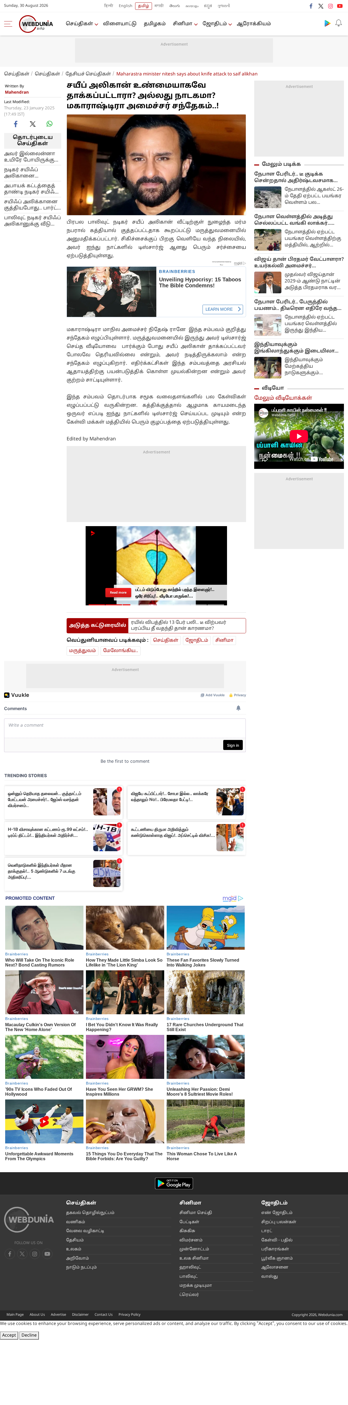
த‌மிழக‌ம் (155, 24)
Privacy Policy (130, 1315)
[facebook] (311, 6)
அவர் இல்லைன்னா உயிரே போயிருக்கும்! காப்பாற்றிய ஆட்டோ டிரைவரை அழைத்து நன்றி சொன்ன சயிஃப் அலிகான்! (32, 157)
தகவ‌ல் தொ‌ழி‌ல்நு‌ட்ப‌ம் (90, 1213)
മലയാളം (191, 6)
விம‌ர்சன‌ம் (191, 1240)
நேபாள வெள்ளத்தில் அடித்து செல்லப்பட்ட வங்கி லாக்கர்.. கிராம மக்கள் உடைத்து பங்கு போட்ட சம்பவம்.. (293, 220)
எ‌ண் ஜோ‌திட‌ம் (277, 1213)
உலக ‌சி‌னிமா (194, 1258)
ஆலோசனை (274, 1267)
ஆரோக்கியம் (254, 24)
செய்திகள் (79, 24)
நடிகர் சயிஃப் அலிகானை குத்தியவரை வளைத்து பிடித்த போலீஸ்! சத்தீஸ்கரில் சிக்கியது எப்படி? (32, 173)
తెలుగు (174, 6)
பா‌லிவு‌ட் (188, 1276)
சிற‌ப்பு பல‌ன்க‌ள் (278, 1222)
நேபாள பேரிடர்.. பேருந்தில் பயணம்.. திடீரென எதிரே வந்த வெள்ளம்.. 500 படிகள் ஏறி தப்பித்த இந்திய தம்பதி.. (295, 305)
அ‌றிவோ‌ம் (77, 1258)
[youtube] (340, 6)
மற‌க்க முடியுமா (195, 1285)
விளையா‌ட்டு (119, 24)
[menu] (9, 23)
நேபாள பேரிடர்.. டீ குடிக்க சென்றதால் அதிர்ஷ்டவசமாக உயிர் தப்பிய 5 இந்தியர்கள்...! (294, 177)
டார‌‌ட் (266, 1231)
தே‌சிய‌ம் (75, 1240)
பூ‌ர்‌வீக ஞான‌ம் (277, 1258)
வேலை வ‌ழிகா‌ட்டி (85, 1231)
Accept (9, 1335)
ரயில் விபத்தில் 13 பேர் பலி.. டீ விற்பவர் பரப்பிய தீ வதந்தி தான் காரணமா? (178, 625)
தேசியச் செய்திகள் (88, 74)
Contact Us (104, 1315)
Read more (118, 592)
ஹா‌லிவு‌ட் (190, 1267)
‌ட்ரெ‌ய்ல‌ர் (189, 1295)
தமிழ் (143, 6)
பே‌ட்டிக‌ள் (189, 1222)
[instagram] (330, 6)
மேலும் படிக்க (281, 164)
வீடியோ (273, 388)
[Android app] (174, 1183)
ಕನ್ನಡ (208, 6)
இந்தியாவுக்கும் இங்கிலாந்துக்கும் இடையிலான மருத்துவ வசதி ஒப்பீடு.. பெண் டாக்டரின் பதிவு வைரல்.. (297, 348)
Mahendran (17, 92)
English (125, 6)
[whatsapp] (49, 124)
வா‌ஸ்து (269, 1276)
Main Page (15, 1315)
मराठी (159, 6)
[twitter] (321, 6)
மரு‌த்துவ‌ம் (82, 651)
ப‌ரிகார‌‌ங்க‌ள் (275, 1249)
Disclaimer (80, 1315)
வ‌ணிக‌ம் (75, 1222)
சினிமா (182, 24)
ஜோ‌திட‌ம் (215, 24)
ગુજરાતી (223, 6)
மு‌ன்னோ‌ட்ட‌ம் (194, 1249)
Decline (29, 1335)
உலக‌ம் (73, 1249)
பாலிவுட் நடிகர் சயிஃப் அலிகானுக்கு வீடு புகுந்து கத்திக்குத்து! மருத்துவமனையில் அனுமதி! (32, 221)
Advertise (58, 1315)
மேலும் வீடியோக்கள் (283, 398)
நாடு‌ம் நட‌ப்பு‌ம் (81, 1267)
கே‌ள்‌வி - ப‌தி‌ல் (277, 1240)
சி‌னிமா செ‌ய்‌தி (195, 1213)
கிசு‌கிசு (187, 1231)
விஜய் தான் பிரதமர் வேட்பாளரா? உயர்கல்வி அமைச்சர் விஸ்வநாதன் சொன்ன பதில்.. (299, 262)
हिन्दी (108, 6)
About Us (37, 1315)
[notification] (338, 23)
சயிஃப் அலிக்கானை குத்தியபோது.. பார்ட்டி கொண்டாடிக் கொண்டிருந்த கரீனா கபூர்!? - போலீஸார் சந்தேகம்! (32, 205)
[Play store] (327, 23)
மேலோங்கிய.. (120, 651)
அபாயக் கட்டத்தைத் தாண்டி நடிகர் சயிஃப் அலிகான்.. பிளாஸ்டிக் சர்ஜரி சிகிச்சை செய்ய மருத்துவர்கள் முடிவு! (32, 189)
